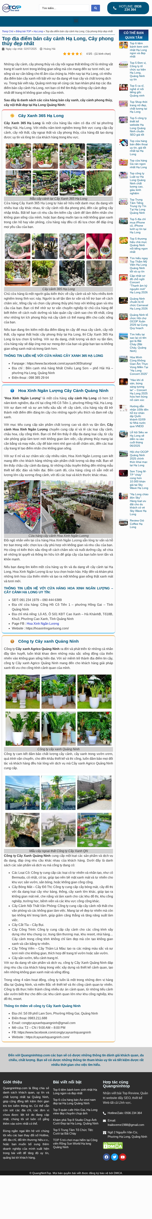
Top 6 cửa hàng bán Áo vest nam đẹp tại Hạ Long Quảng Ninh (74, 1101)
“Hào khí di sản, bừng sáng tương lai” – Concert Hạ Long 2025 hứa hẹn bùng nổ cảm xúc (139, 389)
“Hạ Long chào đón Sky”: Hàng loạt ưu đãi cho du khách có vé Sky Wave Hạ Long (139, 504)
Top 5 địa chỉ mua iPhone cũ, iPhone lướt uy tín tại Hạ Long (138, 226)
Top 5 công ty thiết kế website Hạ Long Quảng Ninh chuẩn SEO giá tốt (138, 126)
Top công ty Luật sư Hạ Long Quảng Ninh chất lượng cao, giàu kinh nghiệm (137, 183)
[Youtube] (122, 1157)
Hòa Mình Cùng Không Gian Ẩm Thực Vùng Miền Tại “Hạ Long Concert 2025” (139, 365)
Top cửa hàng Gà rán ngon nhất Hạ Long (138, 164)
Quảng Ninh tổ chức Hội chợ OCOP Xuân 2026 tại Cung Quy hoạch (139, 321)
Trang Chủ (7, 31)
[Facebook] (106, 1157)
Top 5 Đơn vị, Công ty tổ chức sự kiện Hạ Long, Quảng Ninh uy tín (138, 71)
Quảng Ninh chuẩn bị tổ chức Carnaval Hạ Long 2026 (139, 303)
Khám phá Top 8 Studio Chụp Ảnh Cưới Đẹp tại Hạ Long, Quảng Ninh (75, 1121)
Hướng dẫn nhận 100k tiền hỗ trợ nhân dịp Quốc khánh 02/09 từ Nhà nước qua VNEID (139, 416)
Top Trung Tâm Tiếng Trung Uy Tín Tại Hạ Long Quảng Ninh (138, 206)
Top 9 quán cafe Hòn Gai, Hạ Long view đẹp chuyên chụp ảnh (75, 1111)
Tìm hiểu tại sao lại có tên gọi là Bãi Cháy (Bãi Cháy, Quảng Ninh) (138, 343)
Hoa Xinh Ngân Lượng (43, 623)
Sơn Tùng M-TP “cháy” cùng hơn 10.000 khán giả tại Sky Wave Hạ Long (139, 479)
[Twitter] (114, 1157)
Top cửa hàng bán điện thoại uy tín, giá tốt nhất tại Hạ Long (139, 147)
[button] (76, 20)
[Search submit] (95, 8)
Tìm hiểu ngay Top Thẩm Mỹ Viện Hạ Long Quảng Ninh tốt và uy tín (139, 265)
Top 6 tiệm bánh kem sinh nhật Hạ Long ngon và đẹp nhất (139, 50)
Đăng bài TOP (23, 31)
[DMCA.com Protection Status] (113, 1148)
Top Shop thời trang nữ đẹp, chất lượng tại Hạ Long (138, 106)
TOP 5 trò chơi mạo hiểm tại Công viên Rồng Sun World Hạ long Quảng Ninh (75, 1143)
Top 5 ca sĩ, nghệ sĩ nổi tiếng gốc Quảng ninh (137, 90)
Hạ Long (38, 31)
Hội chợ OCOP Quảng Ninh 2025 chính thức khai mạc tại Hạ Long (139, 458)
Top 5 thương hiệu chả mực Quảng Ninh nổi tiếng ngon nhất (139, 245)
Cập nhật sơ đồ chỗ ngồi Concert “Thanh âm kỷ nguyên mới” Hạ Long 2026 (139, 284)
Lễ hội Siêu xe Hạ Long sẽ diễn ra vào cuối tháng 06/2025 (139, 439)
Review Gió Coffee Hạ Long (137, 524)
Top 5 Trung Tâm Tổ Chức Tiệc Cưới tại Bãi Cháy (73, 1131)
